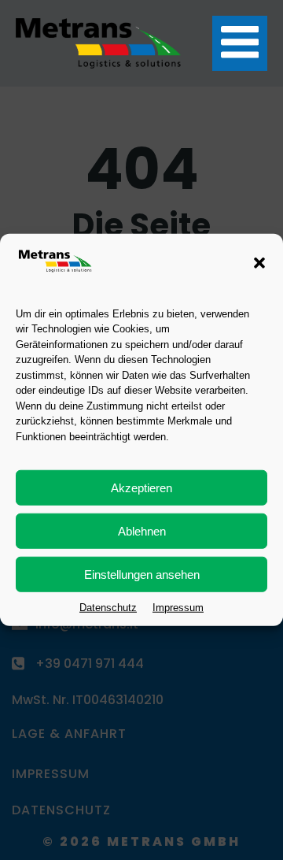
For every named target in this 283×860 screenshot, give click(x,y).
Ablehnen (142, 531)
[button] (259, 263)
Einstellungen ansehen (142, 574)
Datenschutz (108, 607)
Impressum (178, 607)
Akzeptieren (141, 488)
